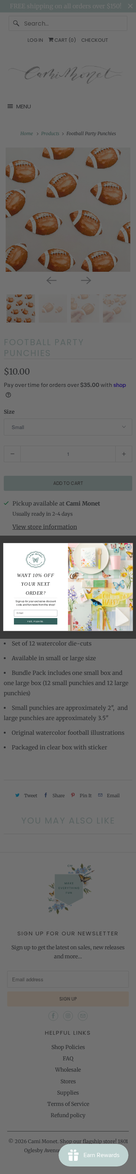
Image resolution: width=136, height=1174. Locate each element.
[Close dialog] (128, 547)
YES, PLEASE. (35, 621)
